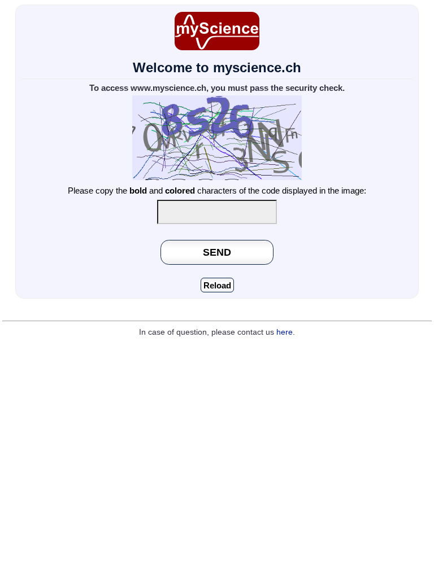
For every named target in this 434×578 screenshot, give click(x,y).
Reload (217, 285)
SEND (217, 252)
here (284, 332)
